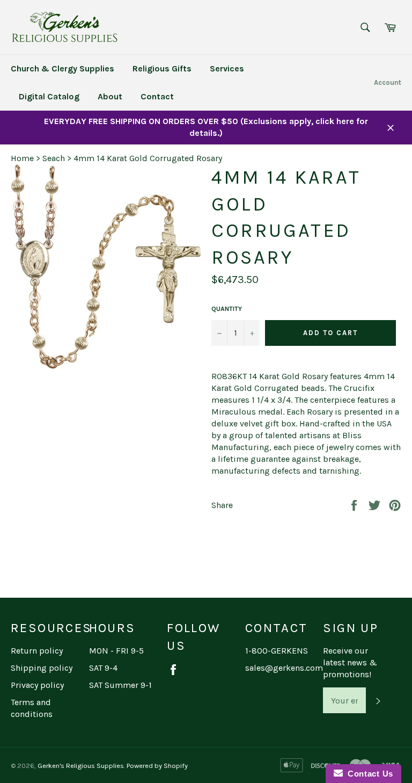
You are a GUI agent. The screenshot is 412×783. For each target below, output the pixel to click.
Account (387, 82)
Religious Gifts (162, 68)
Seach (53, 158)
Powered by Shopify (157, 766)
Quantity (226, 309)
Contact (157, 96)
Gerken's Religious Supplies (81, 766)
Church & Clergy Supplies (62, 68)
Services (227, 68)
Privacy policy (37, 685)
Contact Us (368, 773)
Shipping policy (41, 668)
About (110, 96)
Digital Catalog (49, 96)
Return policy (37, 651)
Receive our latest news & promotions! (350, 662)
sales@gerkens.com (284, 668)
